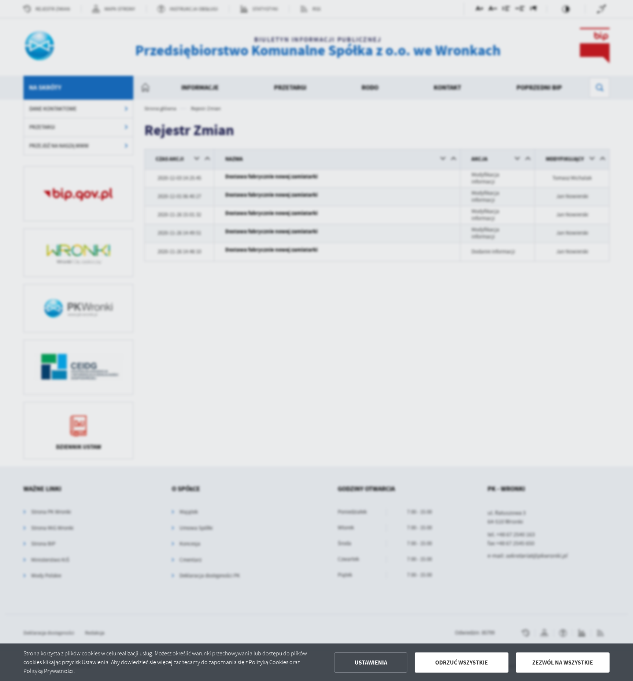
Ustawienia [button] (371, 662)
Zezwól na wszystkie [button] (562, 662)
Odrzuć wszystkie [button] (461, 662)
